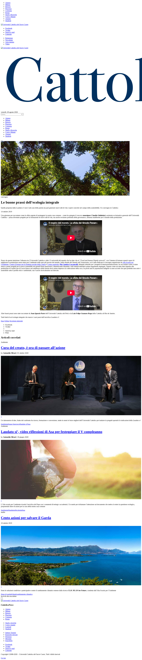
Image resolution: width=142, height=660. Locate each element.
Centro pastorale (53, 264)
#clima (6, 321)
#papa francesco (13, 424)
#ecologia (18, 510)
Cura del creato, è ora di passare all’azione (33, 348)
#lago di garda (6, 594)
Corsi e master (10, 625)
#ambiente (4, 424)
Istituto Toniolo (10, 633)
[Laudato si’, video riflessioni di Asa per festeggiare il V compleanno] (71, 499)
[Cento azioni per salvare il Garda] (71, 585)
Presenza (8, 637)
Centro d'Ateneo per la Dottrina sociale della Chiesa (27, 264)
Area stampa (9, 42)
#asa (2, 321)
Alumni (8, 19)
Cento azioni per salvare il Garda (26, 518)
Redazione (9, 38)
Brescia (8, 7)
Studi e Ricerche (11, 15)
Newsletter (9, 40)
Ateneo (7, 3)
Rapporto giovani (11, 635)
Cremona (8, 11)
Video (7, 44)
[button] (2, 140)
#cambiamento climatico (24, 594)
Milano (7, 5)
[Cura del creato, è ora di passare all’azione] (71, 415)
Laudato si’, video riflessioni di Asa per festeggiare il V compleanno (51, 432)
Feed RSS (8, 641)
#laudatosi (11, 510)
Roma (7, 13)
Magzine (8, 639)
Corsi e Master (10, 17)
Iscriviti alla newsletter (9, 596)
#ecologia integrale (16, 321)
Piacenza (8, 9)
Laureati (8, 627)
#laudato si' (23, 424)
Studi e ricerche (10, 623)
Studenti (8, 21)
